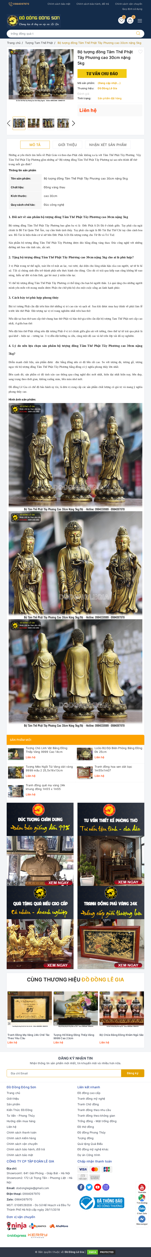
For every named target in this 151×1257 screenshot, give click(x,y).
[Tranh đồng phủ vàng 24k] (110, 927)
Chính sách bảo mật (59, 3)
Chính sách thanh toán (21, 1132)
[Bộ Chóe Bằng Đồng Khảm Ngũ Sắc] (121, 1009)
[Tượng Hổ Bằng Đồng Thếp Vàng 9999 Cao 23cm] (75, 1009)
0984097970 (21, 3)
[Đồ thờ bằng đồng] (110, 844)
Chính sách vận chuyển (128, 3)
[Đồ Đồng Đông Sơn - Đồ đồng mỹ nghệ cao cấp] (34, 20)
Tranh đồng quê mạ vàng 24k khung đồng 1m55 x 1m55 (45, 787)
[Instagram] (105, 1187)
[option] (41, 75)
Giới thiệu (13, 1098)
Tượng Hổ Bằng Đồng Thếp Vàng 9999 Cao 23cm (73, 1036)
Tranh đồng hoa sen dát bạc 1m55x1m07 (113, 768)
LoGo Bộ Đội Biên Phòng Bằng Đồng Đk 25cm (118, 749)
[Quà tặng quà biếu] (40, 927)
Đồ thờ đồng (85, 1126)
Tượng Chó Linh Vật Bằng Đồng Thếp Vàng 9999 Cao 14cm (46, 749)
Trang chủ (13, 1093)
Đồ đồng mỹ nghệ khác (93, 1149)
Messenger (142, 1224)
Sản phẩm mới (20, 739)
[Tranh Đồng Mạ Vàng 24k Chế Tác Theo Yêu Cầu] (29, 1009)
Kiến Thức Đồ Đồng (19, 1110)
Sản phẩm (13, 1104)
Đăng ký (133, 1073)
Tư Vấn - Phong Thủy (21, 1115)
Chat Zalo (142, 1213)
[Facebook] (80, 1187)
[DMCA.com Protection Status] (101, 1251)
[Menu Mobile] (140, 20)
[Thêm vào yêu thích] (140, 51)
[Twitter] (89, 1187)
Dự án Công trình (88, 1155)
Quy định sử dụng (132, 8)
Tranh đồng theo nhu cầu (94, 1110)
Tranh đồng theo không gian (96, 1115)
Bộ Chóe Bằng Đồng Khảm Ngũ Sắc (121, 1034)
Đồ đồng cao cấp (88, 1093)
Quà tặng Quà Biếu (90, 1143)
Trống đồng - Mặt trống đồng (97, 1121)
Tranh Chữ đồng (88, 1104)
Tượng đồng (85, 1138)
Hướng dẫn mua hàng (21, 1121)
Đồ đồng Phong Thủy (91, 1132)
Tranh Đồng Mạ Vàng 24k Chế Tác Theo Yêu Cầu (28, 1036)
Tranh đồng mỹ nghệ (91, 1098)
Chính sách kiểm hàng (21, 1138)
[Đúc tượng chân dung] (40, 844)
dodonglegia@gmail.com (32, 1188)
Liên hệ (11, 1126)
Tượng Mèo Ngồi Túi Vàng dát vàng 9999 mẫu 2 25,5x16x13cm (49, 768)
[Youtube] (97, 1187)
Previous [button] (9, 123)
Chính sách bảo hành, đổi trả (92, 3)
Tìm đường (142, 1203)
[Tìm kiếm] (138, 34)
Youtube (142, 1192)
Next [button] (73, 123)
